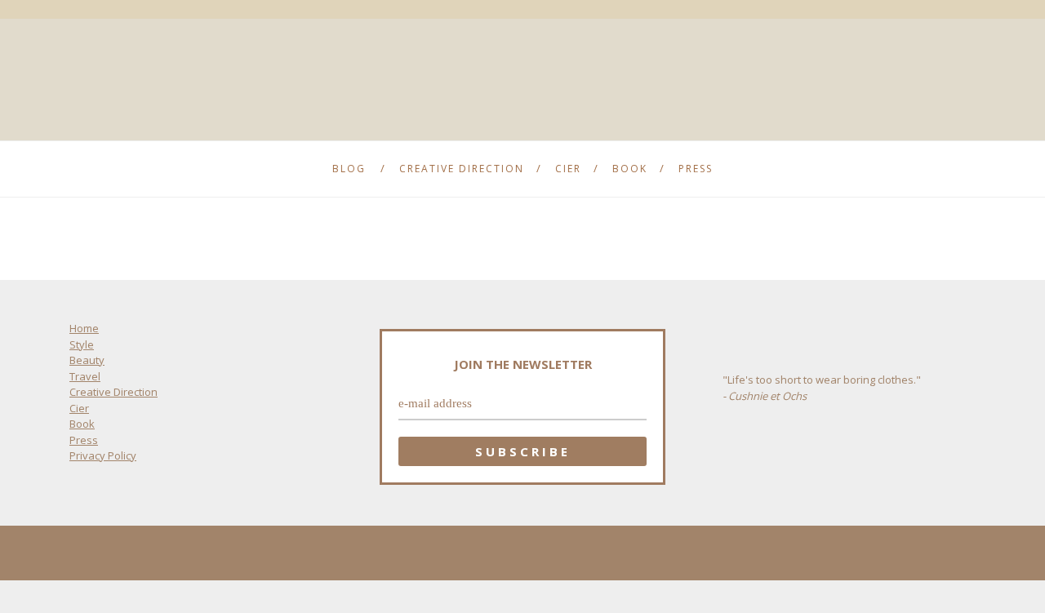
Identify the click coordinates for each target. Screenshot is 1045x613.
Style (81, 344)
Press (695, 168)
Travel (84, 376)
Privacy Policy (102, 455)
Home (84, 328)
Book (629, 168)
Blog (349, 168)
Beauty (86, 360)
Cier (568, 168)
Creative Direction (461, 168)
